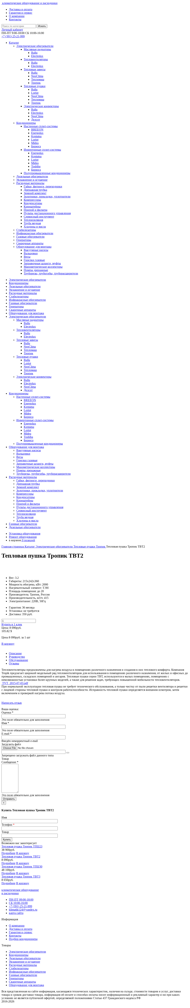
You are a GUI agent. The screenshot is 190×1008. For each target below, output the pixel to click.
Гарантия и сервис (20, 12)
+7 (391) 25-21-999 (20, 906)
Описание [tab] (15, 653)
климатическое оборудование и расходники (29, 3)
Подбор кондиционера (23, 939)
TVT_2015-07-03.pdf (14, 683)
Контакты (15, 19)
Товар (5, 832)
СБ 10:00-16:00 (18, 903)
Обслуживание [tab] (18, 660)
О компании (16, 16)
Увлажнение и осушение (24, 961)
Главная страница (13, 546)
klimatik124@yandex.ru (23, 909)
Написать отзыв (11, 702)
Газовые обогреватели (23, 975)
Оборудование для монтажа (26, 985)
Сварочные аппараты (22, 981)
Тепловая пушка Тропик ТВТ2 (20, 856)
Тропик (101, 546)
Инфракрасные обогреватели (27, 971)
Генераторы (16, 978)
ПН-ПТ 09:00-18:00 (21, 899)
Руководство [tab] (17, 656)
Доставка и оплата (20, 9)
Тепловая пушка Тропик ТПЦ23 (21, 846)
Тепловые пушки (84, 546)
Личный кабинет (12, 29)
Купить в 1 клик (11, 624)
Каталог (14, 42)
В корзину (7, 643)
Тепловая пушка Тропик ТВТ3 (20, 876)
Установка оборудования (24, 533)
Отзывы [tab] (14, 663)
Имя (4, 817)
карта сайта (16, 913)
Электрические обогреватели (54, 546)
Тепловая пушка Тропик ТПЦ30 (21, 866)
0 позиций (28, 540)
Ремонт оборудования (23, 536)
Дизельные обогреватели (25, 958)
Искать (42, 26)
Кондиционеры (18, 955)
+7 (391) (13, 36)
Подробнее (8, 853)
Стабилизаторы (19, 968)
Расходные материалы (23, 965)
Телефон (7, 824)
